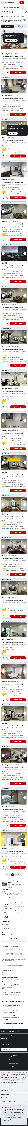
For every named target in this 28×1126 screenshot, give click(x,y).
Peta (21, 26)
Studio (3, 987)
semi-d (22, 953)
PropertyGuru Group (6, 1035)
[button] (3, 16)
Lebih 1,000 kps (13, 994)
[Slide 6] (16, 47)
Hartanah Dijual (5, 1094)
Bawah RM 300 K (15, 979)
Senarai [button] (9, 26)
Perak (7, 972)
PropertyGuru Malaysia (7, 1090)
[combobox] (13, 7)
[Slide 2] (11, 47)
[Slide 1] (10, 47)
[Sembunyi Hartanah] (21, 81)
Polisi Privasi (10, 1114)
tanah (9, 954)
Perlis (3, 972)
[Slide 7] (17, 47)
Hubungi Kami (4, 1038)
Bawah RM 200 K (6, 979)
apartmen (18, 953)
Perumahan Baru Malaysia (8, 1101)
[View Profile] (14, 32)
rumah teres (5, 953)
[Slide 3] (12, 47)
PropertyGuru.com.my (6, 1072)
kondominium (11, 953)
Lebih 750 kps (5, 994)
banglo (4, 954)
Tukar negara (4, 1042)
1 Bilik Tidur (9, 987)
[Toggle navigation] (25, 2)
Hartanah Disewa (5, 1098)
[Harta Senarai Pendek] (24, 37)
